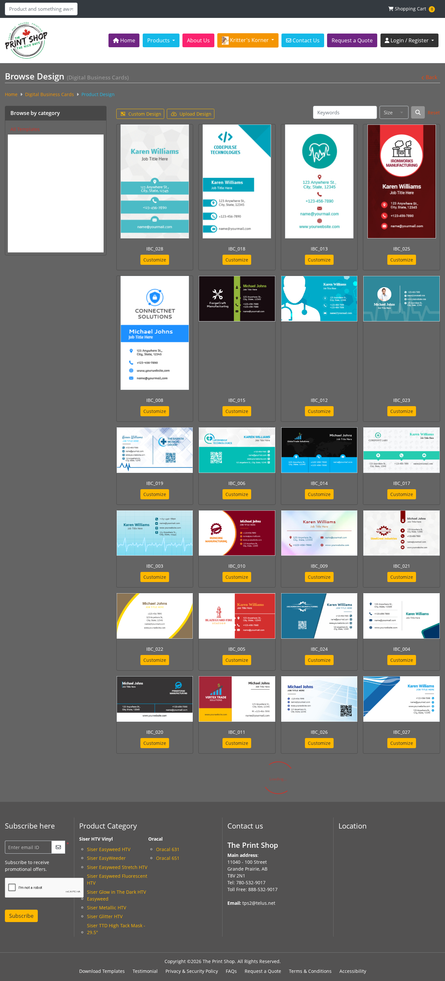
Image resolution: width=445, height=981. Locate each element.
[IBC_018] (237, 181)
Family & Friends (28, 198)
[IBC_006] (237, 450)
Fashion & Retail (28, 207)
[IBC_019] (155, 450)
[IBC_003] (155, 533)
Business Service (28, 165)
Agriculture (22, 139)
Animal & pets (25, 148)
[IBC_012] (319, 298)
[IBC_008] (155, 333)
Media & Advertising (32, 240)
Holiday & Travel (28, 223)
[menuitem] (124, 40)
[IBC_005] (237, 616)
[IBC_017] (401, 450)
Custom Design (144, 114)
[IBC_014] (319, 450)
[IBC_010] (237, 533)
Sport (16, 249)
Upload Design (195, 114)
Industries (21, 232)
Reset (434, 112)
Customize (154, 260)
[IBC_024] (319, 616)
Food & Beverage (28, 215)
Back (431, 77)
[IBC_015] (237, 298)
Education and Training (35, 181)
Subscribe (21, 915)
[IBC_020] (155, 699)
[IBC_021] (401, 533)
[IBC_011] (237, 699)
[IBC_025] (401, 181)
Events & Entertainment (36, 190)
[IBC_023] (401, 298)
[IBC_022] (155, 616)
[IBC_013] (319, 181)
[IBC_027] (401, 699)
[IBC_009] (319, 533)
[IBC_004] (401, 616)
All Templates (25, 129)
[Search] (418, 112)
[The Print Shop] (26, 40)
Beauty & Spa (24, 156)
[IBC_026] (319, 699)
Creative (19, 173)
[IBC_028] (155, 181)
